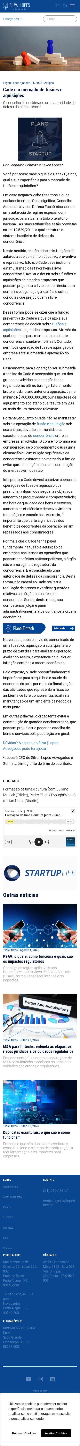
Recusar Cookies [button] (24, 1433)
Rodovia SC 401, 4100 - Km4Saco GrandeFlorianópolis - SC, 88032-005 (20, 1337)
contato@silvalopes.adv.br (59, 1203)
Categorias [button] (11, 19)
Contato (7, 1248)
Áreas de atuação (12, 1197)
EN (65, 6)
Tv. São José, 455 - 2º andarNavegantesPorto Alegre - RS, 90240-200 (18, 1303)
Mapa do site (40, 1391)
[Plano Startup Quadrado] (40, 139)
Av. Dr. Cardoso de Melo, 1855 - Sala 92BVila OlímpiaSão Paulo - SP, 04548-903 (59, 1271)
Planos (6, 1207)
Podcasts (8, 1227)
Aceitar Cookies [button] (56, 1433)
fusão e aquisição (51, 424)
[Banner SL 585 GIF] (40, 873)
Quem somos (10, 1186)
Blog (5, 1238)
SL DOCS (8, 1217)
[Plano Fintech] (40, 628)
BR (57, 6)
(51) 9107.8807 (55, 1190)
